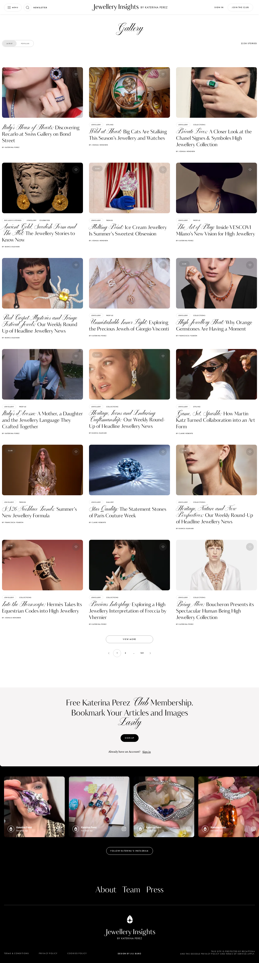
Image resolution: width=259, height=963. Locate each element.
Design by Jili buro (129, 953)
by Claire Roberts (184, 433)
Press (154, 890)
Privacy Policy (48, 953)
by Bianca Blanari (11, 247)
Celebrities (44, 220)
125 (142, 653)
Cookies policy (77, 953)
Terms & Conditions (16, 953)
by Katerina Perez (10, 147)
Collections (199, 125)
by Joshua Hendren (98, 145)
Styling (110, 125)
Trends (109, 220)
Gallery (110, 502)
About (106, 890)
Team (131, 890)
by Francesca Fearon (186, 336)
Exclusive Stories (12, 220)
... (133, 653)
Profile (196, 220)
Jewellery (96, 125)
